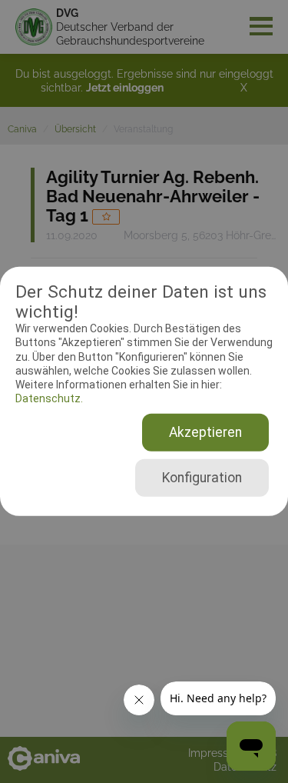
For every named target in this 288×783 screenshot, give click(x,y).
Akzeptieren (205, 432)
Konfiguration (202, 477)
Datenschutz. (49, 398)
